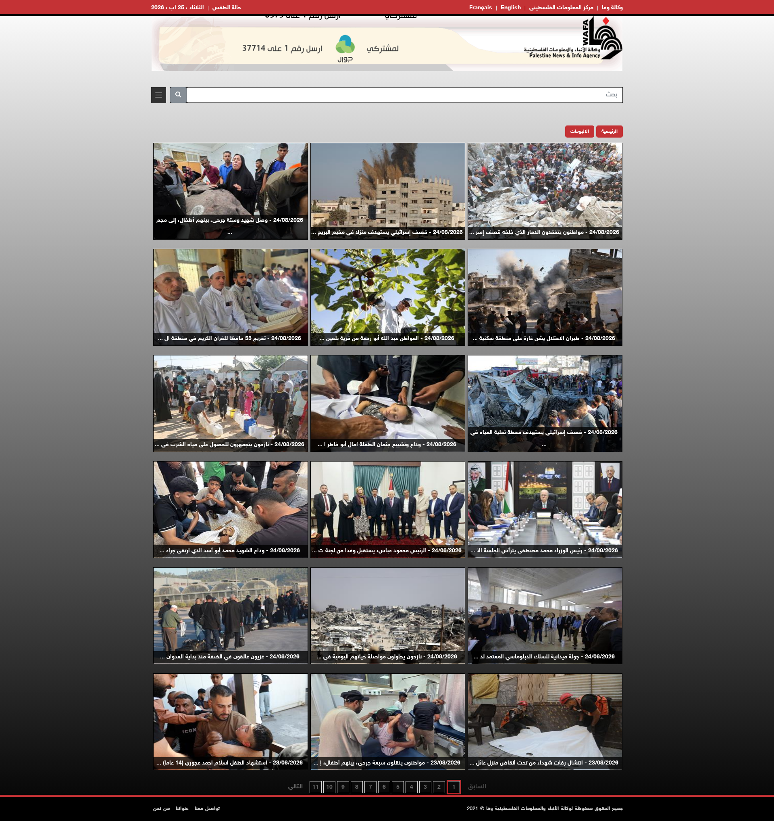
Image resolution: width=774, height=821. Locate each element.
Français (480, 7)
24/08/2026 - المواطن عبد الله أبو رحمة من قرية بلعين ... (387, 338)
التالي (295, 787)
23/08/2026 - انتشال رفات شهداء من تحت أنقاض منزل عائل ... (544, 763)
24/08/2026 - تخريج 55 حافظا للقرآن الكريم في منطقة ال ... (229, 338)
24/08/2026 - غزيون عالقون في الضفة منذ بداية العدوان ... (230, 657)
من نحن (161, 809)
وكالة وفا (612, 7)
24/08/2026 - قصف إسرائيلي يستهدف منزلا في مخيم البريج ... (387, 232)
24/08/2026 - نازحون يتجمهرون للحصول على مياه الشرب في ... (229, 444)
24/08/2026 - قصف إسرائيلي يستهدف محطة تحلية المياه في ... (544, 438)
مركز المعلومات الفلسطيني (561, 7)
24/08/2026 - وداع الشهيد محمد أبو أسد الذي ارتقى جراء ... (230, 550)
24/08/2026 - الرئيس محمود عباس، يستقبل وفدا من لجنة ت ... (387, 550)
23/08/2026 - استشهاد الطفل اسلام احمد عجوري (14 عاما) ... (229, 763)
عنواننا (182, 809)
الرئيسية (609, 131)
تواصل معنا (207, 809)
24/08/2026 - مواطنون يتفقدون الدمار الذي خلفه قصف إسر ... (544, 232)
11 (315, 787)
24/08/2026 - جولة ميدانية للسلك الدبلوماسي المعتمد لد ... (544, 657)
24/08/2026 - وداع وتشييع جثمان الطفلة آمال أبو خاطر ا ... (387, 444)
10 (329, 787)
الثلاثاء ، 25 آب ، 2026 (177, 7)
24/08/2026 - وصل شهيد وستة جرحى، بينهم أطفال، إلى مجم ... (229, 226)
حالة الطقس (226, 7)
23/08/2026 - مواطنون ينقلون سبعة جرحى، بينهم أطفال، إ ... (387, 763)
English (511, 7)
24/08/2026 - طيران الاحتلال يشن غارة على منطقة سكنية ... (544, 338)
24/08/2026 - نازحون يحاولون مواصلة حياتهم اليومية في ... (387, 657)
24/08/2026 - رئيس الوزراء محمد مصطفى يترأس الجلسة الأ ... (544, 550)
